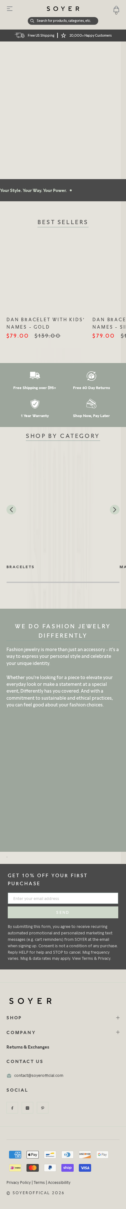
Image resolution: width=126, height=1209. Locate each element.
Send (63, 912)
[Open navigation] (10, 9)
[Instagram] (27, 1108)
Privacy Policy (18, 1182)
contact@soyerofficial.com (38, 1075)
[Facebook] (12, 1108)
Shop (14, 1017)
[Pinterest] (42, 1108)
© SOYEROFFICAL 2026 (35, 1192)
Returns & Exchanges (27, 1047)
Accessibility (59, 1182)
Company (21, 1032)
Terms (39, 1182)
